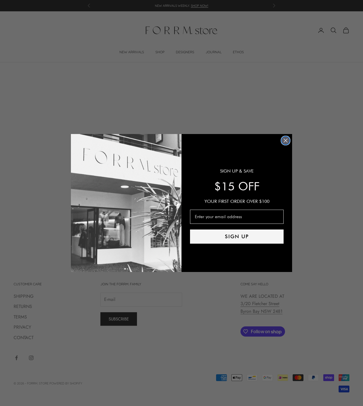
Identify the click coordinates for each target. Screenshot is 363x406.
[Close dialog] (285, 140)
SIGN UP (237, 236)
